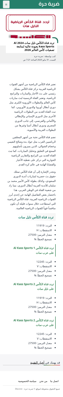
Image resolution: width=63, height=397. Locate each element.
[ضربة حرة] (49, 4)
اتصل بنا (54, 381)
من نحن (43, 381)
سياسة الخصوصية (27, 381)
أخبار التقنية (37, 362)
